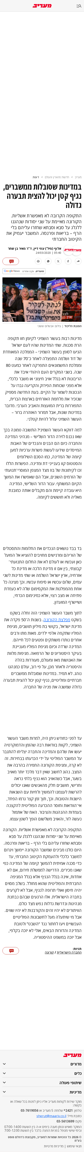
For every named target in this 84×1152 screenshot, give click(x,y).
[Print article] (38, 261)
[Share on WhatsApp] (48, 261)
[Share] (78, 261)
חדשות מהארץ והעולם (57, 177)
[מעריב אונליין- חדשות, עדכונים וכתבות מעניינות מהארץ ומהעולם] (42, 6)
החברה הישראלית (69, 952)
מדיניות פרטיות (53, 1146)
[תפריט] (80, 6)
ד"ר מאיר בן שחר (20, 248)
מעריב (78, 177)
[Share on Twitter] (58, 261)
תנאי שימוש (74, 1146)
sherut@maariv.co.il (51, 1116)
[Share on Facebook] (68, 261)
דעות (36, 177)
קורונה (49, 952)
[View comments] (10, 261)
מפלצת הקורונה (56, 619)
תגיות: (77, 949)
